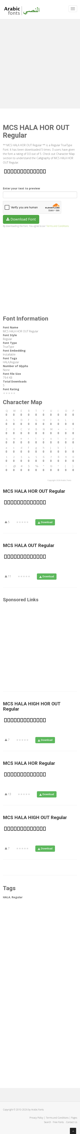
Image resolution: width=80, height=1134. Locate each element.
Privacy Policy (36, 1117)
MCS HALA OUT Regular (28, 545)
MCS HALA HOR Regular (29, 763)
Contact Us (71, 1122)
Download (46, 522)
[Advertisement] (40, 63)
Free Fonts (58, 1122)
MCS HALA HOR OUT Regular (34, 491)
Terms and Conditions (57, 225)
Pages (74, 1117)
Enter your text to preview (21, 188)
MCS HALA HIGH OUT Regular (35, 817)
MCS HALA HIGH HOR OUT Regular (31, 706)
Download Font (23, 219)
